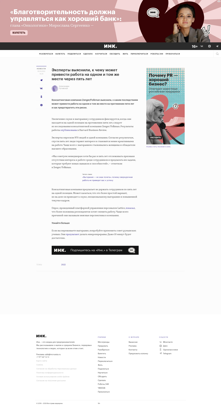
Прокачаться (173, 54)
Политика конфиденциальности (49, 373)
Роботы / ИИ (157, 54)
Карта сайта (41, 361)
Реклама (132, 346)
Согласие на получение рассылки (51, 381)
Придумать (103, 346)
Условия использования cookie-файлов (52, 377)
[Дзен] (209, 46)
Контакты (133, 350)
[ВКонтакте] (202, 46)
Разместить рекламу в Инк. (158, 147)
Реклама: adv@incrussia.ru (48, 354)
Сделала (88, 54)
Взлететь (60, 54)
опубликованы (68, 130)
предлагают (72, 234)
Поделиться (74, 54)
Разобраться (46, 54)
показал (130, 208)
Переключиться (139, 54)
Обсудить (115, 54)
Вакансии (133, 342)
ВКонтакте (168, 342)
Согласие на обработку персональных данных (56, 369)
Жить (125, 54)
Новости (102, 357)
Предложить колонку (138, 354)
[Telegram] (217, 46)
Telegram (167, 354)
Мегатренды (103, 342)
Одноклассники (170, 350)
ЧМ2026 (101, 388)
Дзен (165, 346)
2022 (63, 265)
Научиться (101, 54)
